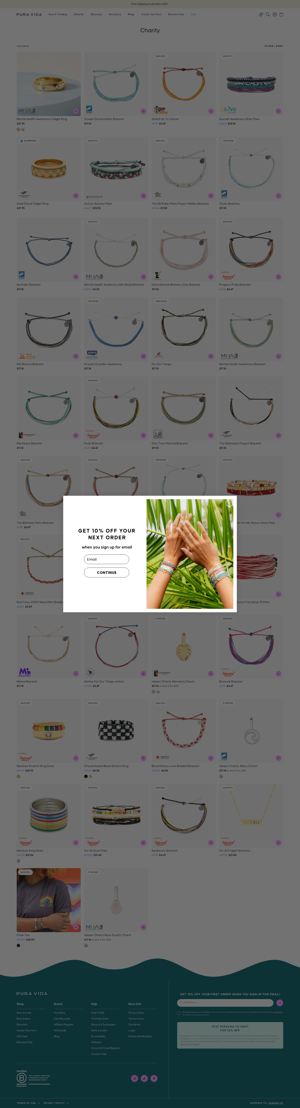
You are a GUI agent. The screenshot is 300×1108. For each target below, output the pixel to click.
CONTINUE (106, 572)
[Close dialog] (229, 503)
